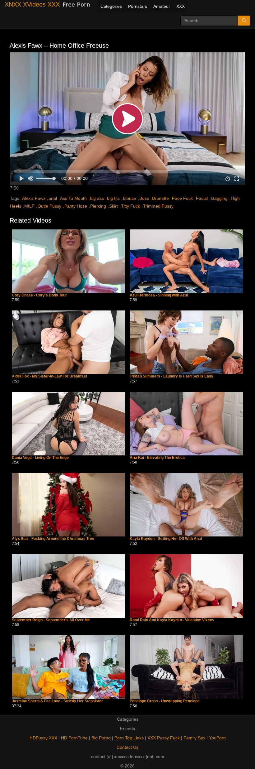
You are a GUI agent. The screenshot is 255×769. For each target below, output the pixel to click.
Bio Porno (101, 737)
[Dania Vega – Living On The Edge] (68, 424)
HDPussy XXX (43, 737)
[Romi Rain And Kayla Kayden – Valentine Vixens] (186, 586)
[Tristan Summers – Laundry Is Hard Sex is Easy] (186, 342)
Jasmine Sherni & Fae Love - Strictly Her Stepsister (57, 701)
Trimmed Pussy (158, 206)
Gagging (219, 198)
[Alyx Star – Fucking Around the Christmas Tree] (68, 505)
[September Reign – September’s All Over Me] (68, 586)
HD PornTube (74, 737)
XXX (180, 6)
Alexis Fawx (33, 198)
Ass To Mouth (73, 198)
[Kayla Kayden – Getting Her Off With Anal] (186, 505)
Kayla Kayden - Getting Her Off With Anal (166, 539)
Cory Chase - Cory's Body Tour (39, 295)
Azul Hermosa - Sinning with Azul (159, 295)
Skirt (113, 206)
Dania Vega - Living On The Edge (40, 458)
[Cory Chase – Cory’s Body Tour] (68, 261)
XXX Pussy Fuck (163, 737)
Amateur (161, 6)
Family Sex (194, 737)
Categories (111, 6)
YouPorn (217, 737)
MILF (29, 206)
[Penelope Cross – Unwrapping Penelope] (186, 667)
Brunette (160, 198)
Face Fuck (182, 198)
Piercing (98, 206)
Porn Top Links (129, 737)
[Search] (244, 20)
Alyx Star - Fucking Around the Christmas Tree (53, 539)
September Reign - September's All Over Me (51, 620)
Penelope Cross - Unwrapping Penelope (165, 701)
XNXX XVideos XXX (32, 4)
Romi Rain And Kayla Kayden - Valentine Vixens (172, 620)
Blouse (129, 198)
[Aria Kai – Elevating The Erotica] (186, 424)
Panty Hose (75, 206)
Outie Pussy (49, 206)
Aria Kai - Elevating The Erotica (157, 458)
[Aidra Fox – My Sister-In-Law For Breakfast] (68, 342)
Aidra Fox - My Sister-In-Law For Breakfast (49, 376)
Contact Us (127, 747)
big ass (97, 198)
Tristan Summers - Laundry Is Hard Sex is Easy (171, 376)
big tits (113, 198)
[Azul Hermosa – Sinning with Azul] (186, 261)
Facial (202, 198)
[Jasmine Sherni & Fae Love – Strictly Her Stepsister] (68, 667)
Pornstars (137, 6)
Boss (144, 198)
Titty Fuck (130, 206)
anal (53, 198)
